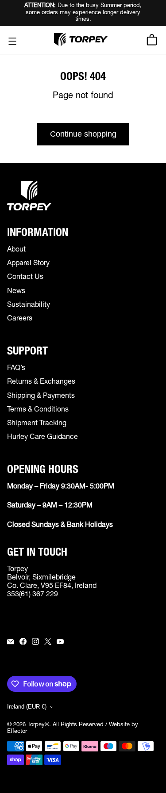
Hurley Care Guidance (42, 437)
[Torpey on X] (48, 641)
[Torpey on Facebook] (23, 641)
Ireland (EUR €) (26, 706)
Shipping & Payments (41, 396)
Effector (17, 732)
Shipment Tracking (36, 423)
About (16, 250)
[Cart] (153, 40)
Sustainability (28, 305)
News (16, 291)
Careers (19, 319)
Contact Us (25, 277)
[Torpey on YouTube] (60, 641)
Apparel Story (28, 263)
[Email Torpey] (10, 641)
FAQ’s (16, 368)
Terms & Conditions (38, 410)
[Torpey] (81, 40)
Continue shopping (83, 134)
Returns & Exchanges (41, 382)
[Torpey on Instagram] (35, 641)
